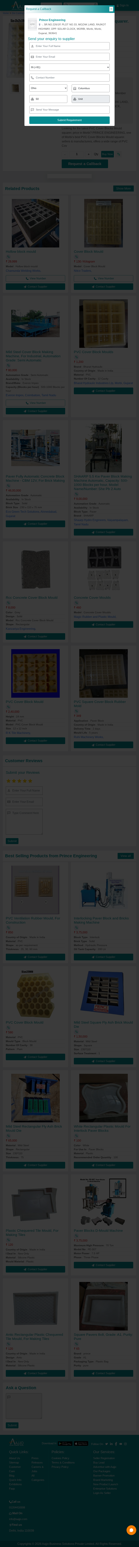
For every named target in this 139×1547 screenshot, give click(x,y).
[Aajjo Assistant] (131, 1530)
